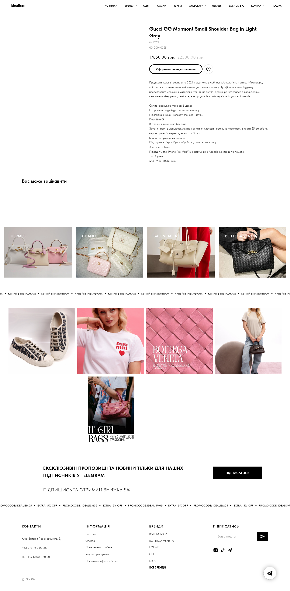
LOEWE (154, 547)
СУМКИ (161, 5)
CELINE (154, 554)
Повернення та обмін (99, 547)
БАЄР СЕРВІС (236, 5)
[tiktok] (222, 550)
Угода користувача (97, 554)
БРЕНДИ (130, 5)
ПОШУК (277, 5)
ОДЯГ (146, 5)
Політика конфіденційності (102, 561)
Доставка (91, 534)
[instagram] (215, 550)
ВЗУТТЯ (177, 5)
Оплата (90, 540)
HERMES (216, 5)
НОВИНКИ (110, 5)
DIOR (152, 561)
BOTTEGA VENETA (241, 236)
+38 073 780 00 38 (34, 547)
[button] (176, 69)
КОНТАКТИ (258, 5)
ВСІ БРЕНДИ (157, 567)
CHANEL (89, 236)
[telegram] (229, 550)
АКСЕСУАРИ (196, 5)
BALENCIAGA (165, 236)
